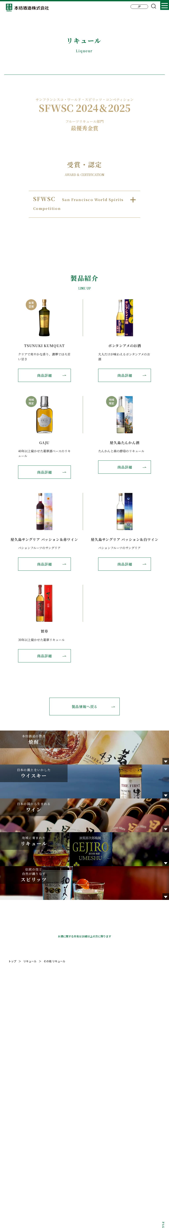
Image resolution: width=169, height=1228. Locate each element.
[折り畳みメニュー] (164, 5)
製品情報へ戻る (85, 706)
